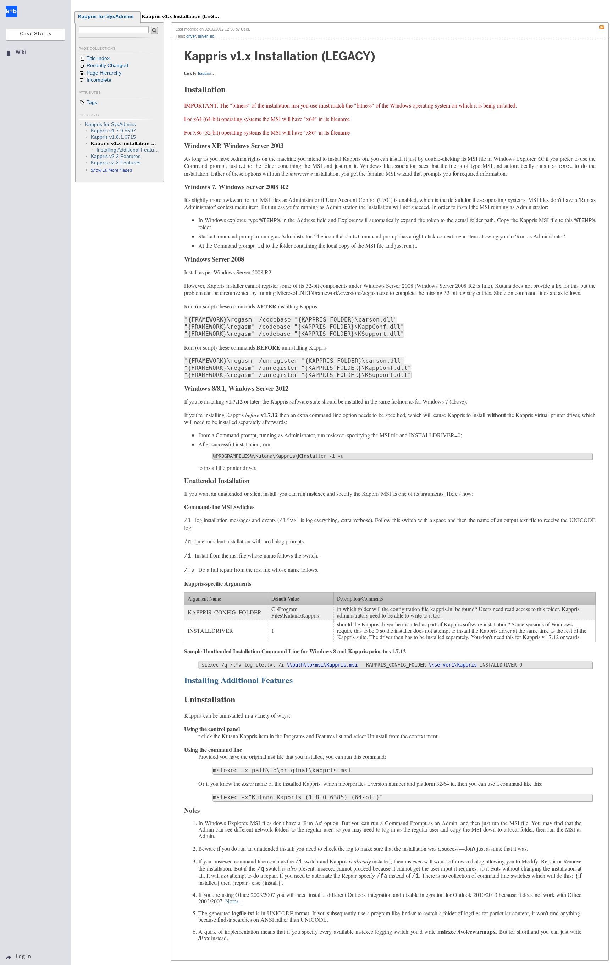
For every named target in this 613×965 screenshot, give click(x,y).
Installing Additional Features (238, 680)
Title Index (97, 58)
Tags (91, 102)
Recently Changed (106, 65)
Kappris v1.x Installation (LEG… (180, 16)
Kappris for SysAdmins (106, 16)
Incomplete (98, 80)
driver (191, 36)
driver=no (206, 36)
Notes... (234, 901)
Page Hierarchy (103, 73)
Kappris (204, 73)
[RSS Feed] (603, 26)
